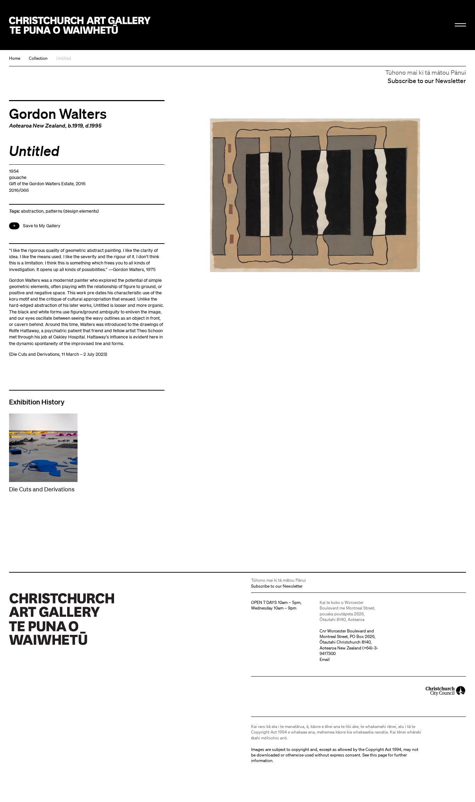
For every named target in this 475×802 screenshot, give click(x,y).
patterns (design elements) (72, 211)
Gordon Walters (58, 113)
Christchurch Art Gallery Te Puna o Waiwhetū (80, 25)
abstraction (32, 211)
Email (325, 659)
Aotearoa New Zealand (37, 125)
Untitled (63, 58)
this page (378, 755)
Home (14, 58)
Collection (38, 58)
